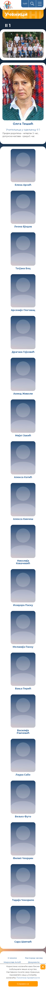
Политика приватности (28, 978)
